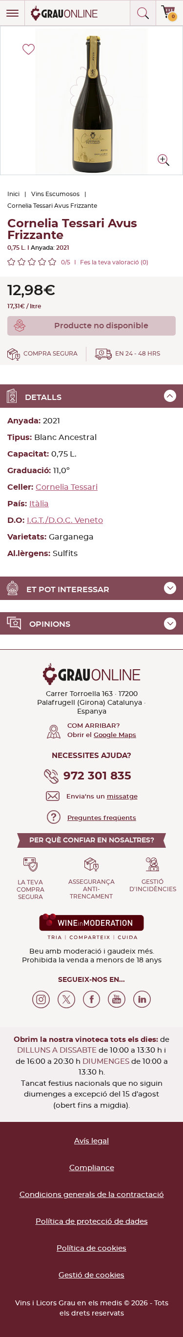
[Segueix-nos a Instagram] (41, 999)
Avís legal (91, 1141)
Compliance (91, 1168)
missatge (122, 797)
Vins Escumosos (55, 194)
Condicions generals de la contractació (92, 1194)
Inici (13, 194)
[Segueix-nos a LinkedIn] (142, 999)
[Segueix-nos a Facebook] (92, 999)
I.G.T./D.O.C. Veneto (65, 520)
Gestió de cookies (91, 1275)
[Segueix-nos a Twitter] (66, 999)
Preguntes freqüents (101, 818)
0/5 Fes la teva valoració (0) (104, 262)
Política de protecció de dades (92, 1221)
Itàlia (39, 504)
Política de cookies (91, 1248)
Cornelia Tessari (67, 487)
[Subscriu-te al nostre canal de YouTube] (116, 999)
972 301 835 (97, 776)
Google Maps (115, 735)
